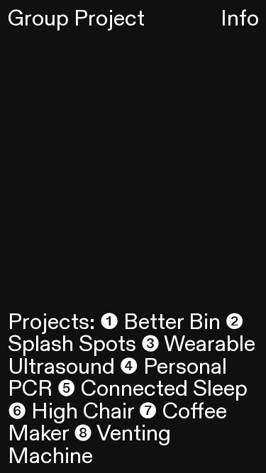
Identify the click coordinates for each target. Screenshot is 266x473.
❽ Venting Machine (89, 445)
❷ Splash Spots (126, 334)
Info (240, 18)
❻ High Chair (71, 411)
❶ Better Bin (160, 322)
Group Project (76, 18)
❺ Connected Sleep (152, 389)
